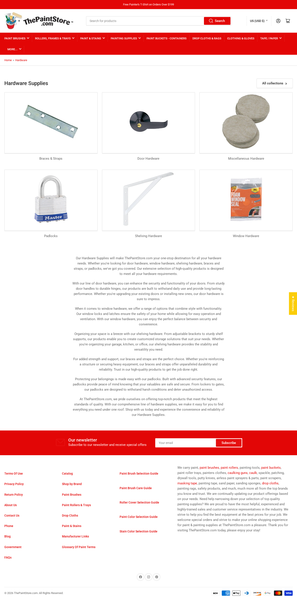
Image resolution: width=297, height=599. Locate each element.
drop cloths (270, 483)
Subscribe (229, 443)
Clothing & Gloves (240, 38)
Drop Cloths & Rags (206, 38)
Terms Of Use (13, 473)
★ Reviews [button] (293, 303)
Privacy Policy (14, 484)
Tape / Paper (269, 38)
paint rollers (229, 468)
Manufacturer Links (75, 536)
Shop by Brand (72, 484)
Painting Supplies (124, 38)
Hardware (21, 60)
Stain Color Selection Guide (138, 531)
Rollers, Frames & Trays (53, 38)
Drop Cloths (70, 515)
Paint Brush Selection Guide (139, 473)
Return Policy (13, 494)
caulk (253, 473)
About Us (10, 505)
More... (12, 49)
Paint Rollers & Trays (76, 505)
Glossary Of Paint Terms (78, 547)
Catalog (67, 473)
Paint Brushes (14, 38)
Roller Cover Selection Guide (139, 502)
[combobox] (158, 20)
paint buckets (271, 468)
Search (220, 21)
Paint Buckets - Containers (167, 38)
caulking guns (238, 473)
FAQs (8, 557)
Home (8, 60)
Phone (8, 526)
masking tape (187, 483)
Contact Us (11, 515)
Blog (7, 536)
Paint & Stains (90, 38)
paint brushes (209, 468)
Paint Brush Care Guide (136, 488)
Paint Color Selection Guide (139, 517)
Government (13, 547)
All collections (272, 83)
